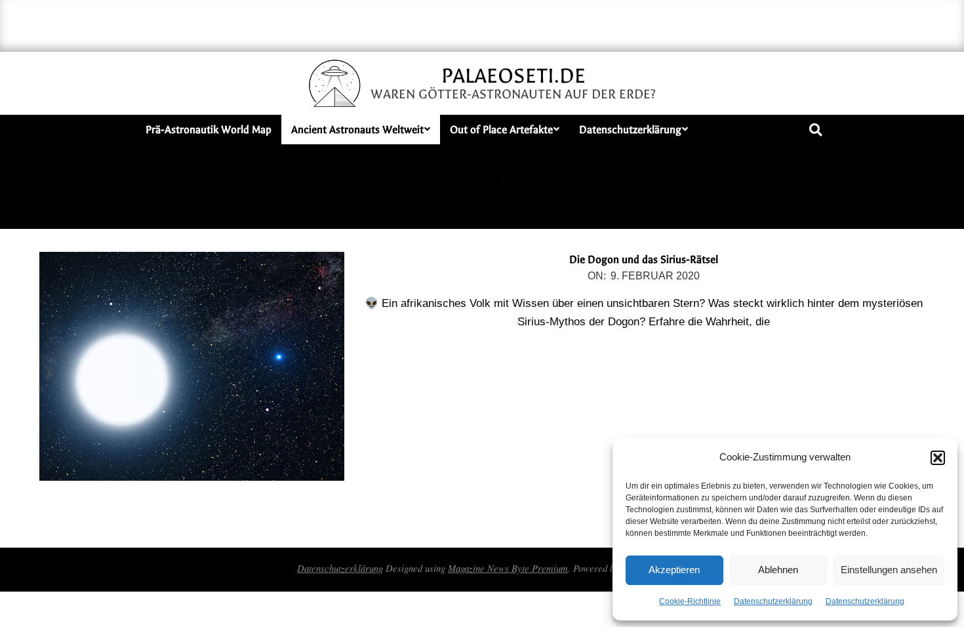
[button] (937, 457)
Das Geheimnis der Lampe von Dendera (385, 19)
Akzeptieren (674, 569)
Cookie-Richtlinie (690, 601)
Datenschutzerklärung (773, 601)
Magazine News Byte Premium (508, 568)
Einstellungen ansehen (889, 569)
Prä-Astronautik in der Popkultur (856, 31)
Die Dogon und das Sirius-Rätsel (643, 259)
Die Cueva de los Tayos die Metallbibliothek (573, 19)
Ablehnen (778, 569)
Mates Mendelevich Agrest (732, 19)
